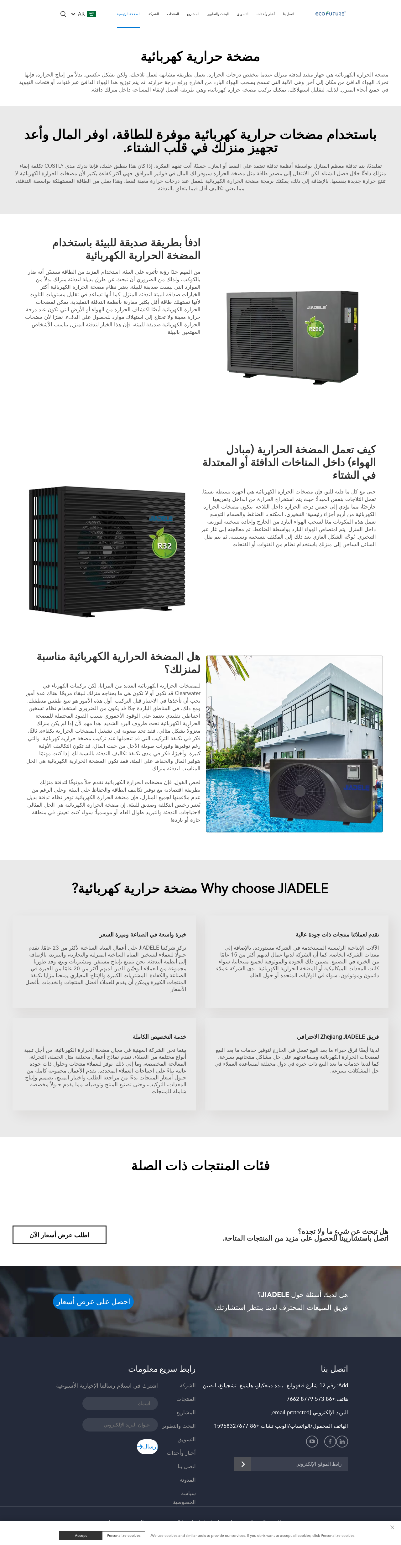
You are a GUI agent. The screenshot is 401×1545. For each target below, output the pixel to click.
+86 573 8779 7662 (311, 1399)
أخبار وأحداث (266, 14)
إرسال (150, 1446)
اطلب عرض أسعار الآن (59, 1235)
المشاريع (193, 14)
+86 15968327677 (236, 1426)
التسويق (242, 14)
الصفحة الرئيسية (128, 14)
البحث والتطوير (218, 14)
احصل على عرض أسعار (93, 1301)
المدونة (188, 1480)
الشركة (153, 14)
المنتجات (173, 14)
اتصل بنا (288, 14)
